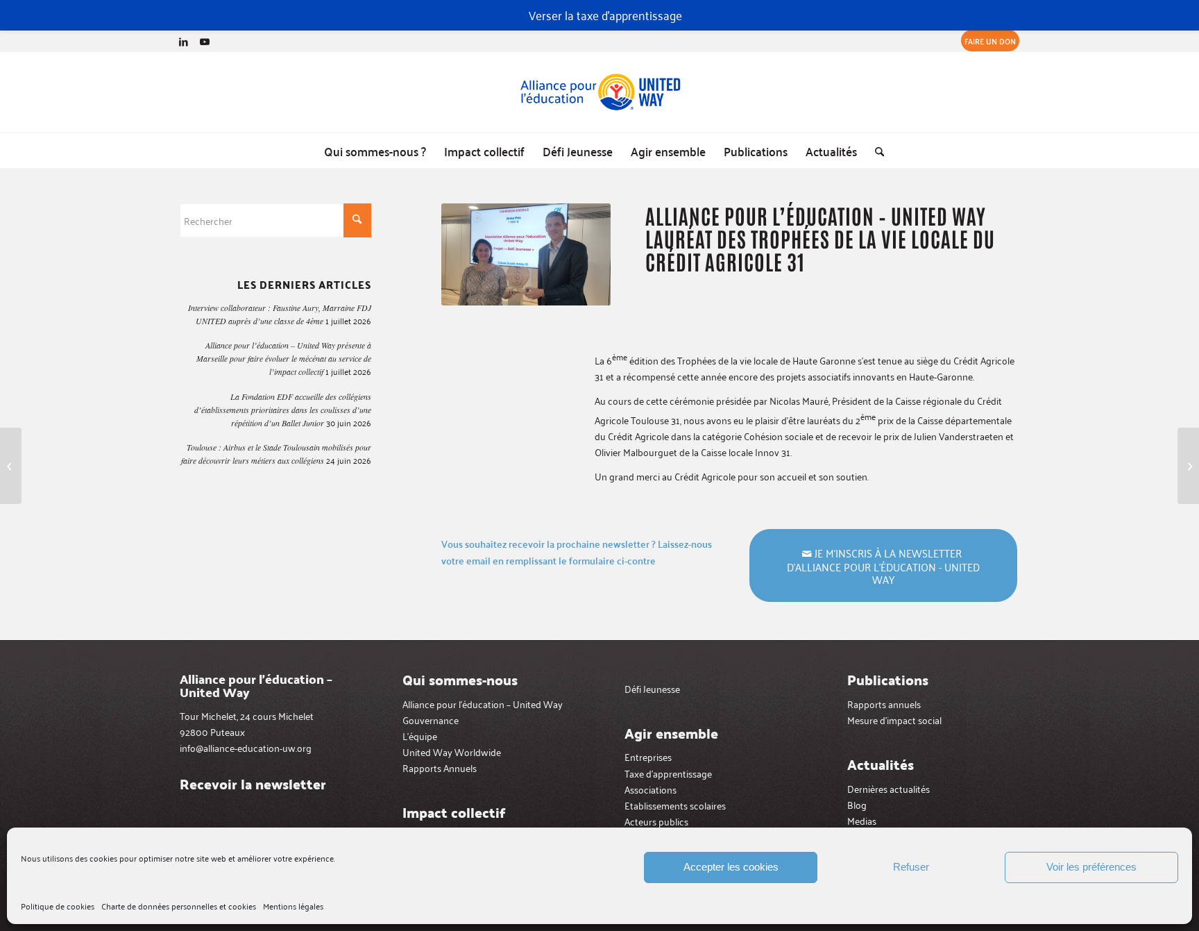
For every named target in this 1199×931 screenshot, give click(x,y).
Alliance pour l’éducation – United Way (482, 703)
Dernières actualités (888, 788)
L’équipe (419, 735)
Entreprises (648, 756)
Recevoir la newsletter (253, 784)
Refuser (911, 867)
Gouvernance (430, 719)
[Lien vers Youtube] (204, 41)
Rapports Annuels (439, 767)
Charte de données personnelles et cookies (178, 905)
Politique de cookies (57, 905)
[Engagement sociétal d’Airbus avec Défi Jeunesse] (11, 466)
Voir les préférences (1091, 867)
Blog (857, 804)
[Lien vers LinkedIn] (183, 41)
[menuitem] (986, 40)
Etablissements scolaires (675, 805)
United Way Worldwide (451, 751)
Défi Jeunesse (652, 688)
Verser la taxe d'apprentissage (605, 14)
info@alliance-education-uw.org (246, 747)
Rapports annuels (884, 703)
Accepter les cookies (731, 867)
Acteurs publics (656, 821)
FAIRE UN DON (990, 40)
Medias (861, 820)
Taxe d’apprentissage (668, 773)
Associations (650, 789)
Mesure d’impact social (894, 719)
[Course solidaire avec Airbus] (1188, 466)
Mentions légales (293, 905)
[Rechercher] (875, 150)
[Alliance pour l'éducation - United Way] (599, 92)
